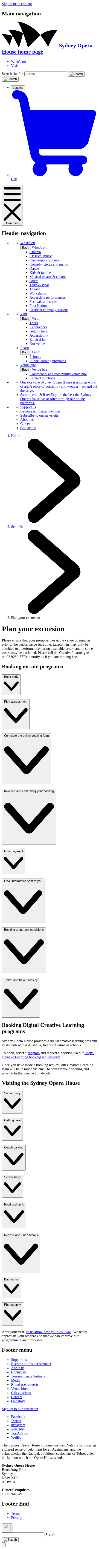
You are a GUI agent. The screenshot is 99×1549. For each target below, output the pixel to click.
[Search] (76, 74)
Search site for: (12, 74)
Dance (34, 268)
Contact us (28, 428)
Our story (58, 386)
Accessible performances (47, 297)
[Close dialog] (7, 1527)
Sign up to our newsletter (20, 1409)
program (33, 1053)
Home (15, 436)
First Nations (38, 306)
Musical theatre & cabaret (48, 277)
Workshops (37, 293)
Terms (15, 1513)
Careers (25, 424)
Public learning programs (47, 361)
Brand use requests (24, 1384)
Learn (24, 348)
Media (15, 1380)
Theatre (35, 289)
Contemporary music (44, 260)
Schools (35, 357)
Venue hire (28, 365)
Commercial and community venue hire (58, 374)
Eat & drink (38, 339)
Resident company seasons (48, 310)
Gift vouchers (21, 1393)
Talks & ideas (39, 285)
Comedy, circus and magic (48, 264)
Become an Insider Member (31, 1364)
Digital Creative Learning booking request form (48, 1055)
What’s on (18, 61)
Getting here (38, 331)
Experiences (38, 327)
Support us (28, 407)
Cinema (35, 252)
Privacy (16, 1518)
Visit (14, 66)
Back (25, 247)
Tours (33, 323)
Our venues (37, 344)
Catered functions (42, 378)
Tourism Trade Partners (28, 1376)
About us (27, 419)
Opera (33, 281)
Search (50, 1535)
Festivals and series (43, 302)
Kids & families (40, 273)
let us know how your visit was (48, 1332)
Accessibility (38, 335)
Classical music (40, 256)
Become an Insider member (40, 411)
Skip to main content (17, 4)
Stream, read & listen (55, 399)
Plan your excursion (25, 618)
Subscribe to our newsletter (40, 415)
